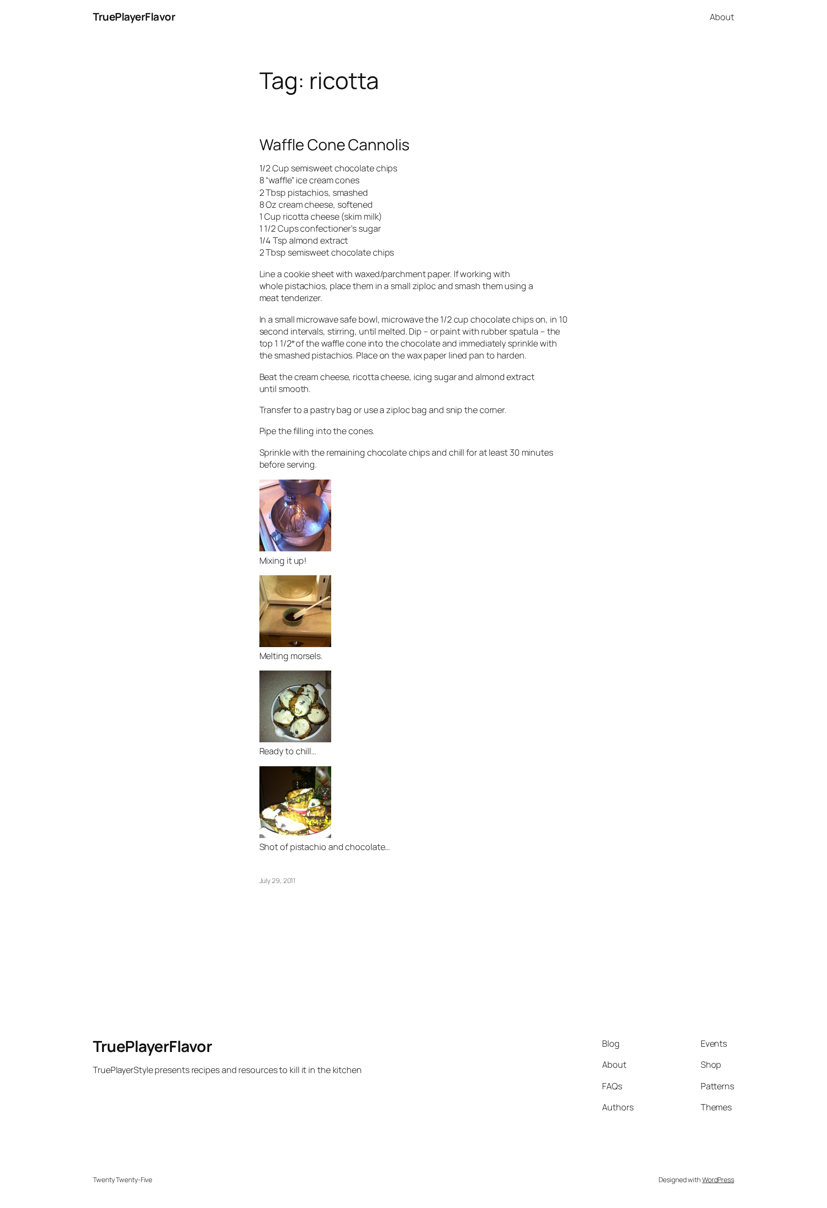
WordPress (718, 1179)
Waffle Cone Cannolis (334, 144)
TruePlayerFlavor (134, 17)
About (722, 16)
